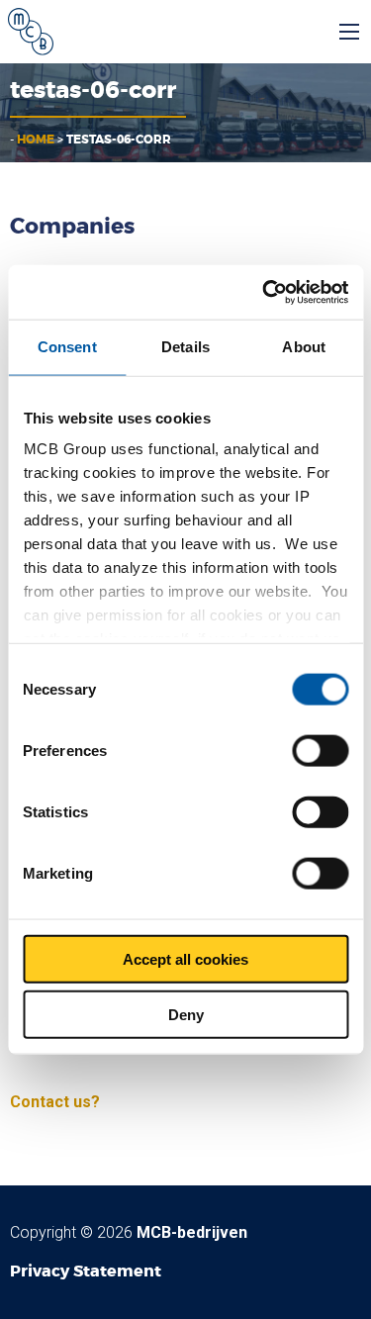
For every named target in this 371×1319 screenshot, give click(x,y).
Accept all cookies (185, 958)
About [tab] (303, 346)
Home (35, 139)
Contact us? (55, 1101)
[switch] (320, 750)
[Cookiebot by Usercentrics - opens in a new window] (264, 292)
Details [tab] (185, 346)
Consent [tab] (67, 346)
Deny (186, 1014)
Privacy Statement (85, 1271)
